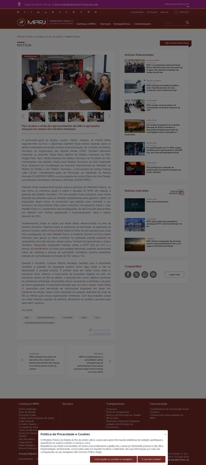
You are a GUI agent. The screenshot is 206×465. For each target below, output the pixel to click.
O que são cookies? (151, 459)
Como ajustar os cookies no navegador (113, 459)
